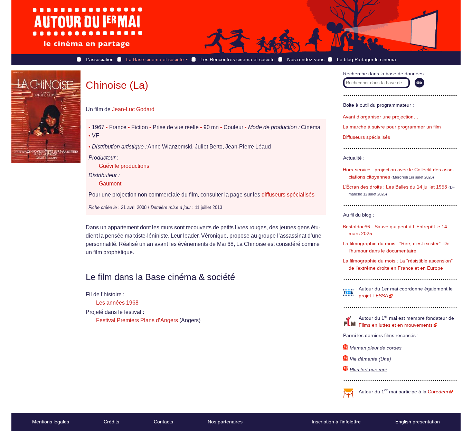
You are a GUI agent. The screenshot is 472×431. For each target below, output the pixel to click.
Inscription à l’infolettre (336, 421)
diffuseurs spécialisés (288, 195)
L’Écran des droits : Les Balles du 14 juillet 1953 (395, 187)
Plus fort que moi (368, 369)
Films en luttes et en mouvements (396, 325)
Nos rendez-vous (305, 59)
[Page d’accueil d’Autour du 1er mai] (87, 27)
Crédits (111, 421)
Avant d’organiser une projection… (380, 116)
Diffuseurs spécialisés (366, 137)
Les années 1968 (117, 303)
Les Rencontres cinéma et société (237, 59)
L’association (100, 59)
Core (438, 391)
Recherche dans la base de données (383, 73)
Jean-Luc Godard (133, 109)
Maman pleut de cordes (376, 348)
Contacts (163, 421)
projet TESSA (373, 295)
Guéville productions (124, 166)
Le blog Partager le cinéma (366, 59)
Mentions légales (50, 421)
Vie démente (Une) (370, 359)
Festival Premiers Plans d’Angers (137, 320)
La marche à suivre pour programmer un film (392, 127)
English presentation (417, 421)
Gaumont (110, 183)
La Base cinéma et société (155, 59)
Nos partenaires (225, 421)
